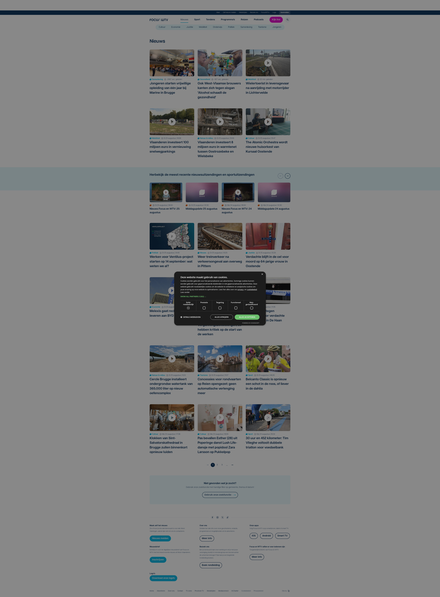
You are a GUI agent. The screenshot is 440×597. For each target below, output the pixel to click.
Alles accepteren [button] (247, 317)
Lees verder (185, 292)
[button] (220, 296)
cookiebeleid (252, 289)
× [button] (262, 274)
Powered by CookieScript (250, 323)
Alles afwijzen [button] (222, 317)
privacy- (241, 289)
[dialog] (220, 298)
